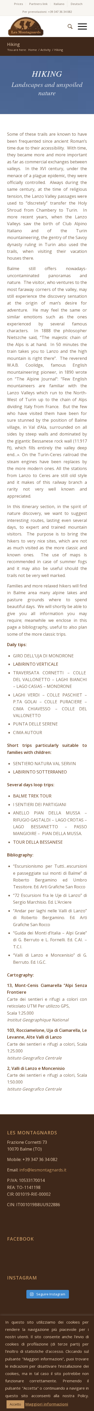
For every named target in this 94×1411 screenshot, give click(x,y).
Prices (18, 4)
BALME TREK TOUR (32, 796)
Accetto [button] (15, 1404)
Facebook (20, 1239)
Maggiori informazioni (46, 1404)
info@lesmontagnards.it (42, 1170)
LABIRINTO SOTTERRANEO (40, 772)
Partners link (38, 4)
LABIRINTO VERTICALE (35, 664)
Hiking (13, 44)
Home (32, 50)
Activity (45, 50)
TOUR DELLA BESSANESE (38, 842)
